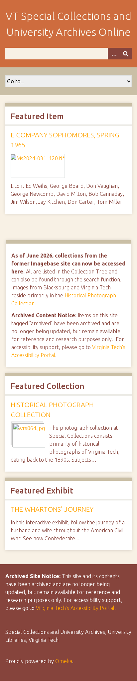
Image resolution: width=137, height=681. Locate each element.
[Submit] (126, 53)
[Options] (114, 53)
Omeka (63, 661)
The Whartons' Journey (52, 509)
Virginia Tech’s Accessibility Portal (75, 608)
